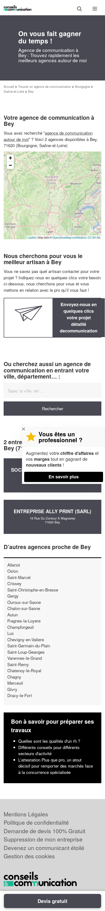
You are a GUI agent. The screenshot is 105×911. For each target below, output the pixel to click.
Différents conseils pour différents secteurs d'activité (49, 750)
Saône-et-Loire (14, 91)
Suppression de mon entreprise (43, 839)
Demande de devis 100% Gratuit (44, 831)
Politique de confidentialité (36, 822)
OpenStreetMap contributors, (70, 237)
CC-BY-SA (94, 237)
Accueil (9, 86)
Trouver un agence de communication (44, 86)
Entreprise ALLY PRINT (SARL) (52, 511)
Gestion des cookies (29, 856)
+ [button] (10, 158)
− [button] (10, 165)
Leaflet (32, 237)
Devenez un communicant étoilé (44, 848)
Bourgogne (82, 86)
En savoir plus (64, 476)
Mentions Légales (26, 814)
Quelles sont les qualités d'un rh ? (49, 741)
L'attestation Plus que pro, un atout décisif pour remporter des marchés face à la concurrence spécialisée (55, 766)
